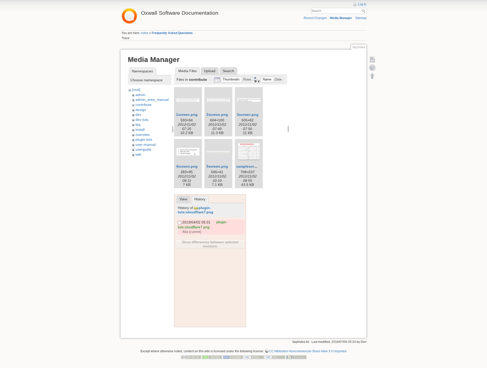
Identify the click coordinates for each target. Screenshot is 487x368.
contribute (143, 105)
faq (138, 124)
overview (142, 135)
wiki (138, 154)
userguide (143, 149)
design (140, 110)
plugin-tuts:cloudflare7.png (195, 210)
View (183, 199)
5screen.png (217, 166)
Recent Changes (315, 18)
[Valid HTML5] (254, 357)
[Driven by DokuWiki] (296, 357)
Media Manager (341, 18)
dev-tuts (141, 120)
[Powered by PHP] (233, 357)
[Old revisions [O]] (372, 67)
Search (364, 11)
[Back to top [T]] (372, 76)
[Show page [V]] (372, 59)
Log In (362, 4)
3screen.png (247, 115)
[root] (136, 90)
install (140, 129)
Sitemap (361, 18)
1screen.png (187, 115)
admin (140, 95)
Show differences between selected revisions (210, 244)
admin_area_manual (152, 100)
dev (138, 115)
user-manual (145, 144)
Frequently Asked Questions (172, 33)
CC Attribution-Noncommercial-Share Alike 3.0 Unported (307, 351)
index (144, 33)
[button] (231, 80)
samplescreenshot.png (256, 166)
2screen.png (217, 115)
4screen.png (187, 166)
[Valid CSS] (275, 357)
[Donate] (212, 357)
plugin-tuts (143, 139)
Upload (209, 71)
